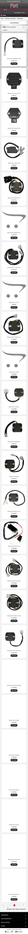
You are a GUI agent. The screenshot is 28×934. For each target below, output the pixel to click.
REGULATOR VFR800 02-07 (14, 198)
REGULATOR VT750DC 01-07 (14, 337)
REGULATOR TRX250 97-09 (14, 93)
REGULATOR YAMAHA (14, 720)
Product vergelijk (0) (11, 27)
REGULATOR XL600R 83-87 (14, 441)
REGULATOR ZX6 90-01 (14, 894)
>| (7, 907)
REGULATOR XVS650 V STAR (14, 615)
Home (2, 18)
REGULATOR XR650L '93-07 (14, 511)
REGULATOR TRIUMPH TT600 (14, 58)
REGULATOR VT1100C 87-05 (14, 267)
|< (3, 905)
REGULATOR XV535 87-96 (14, 546)
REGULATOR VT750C (14, 302)
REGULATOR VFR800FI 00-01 (14, 232)
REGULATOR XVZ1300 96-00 (14, 650)
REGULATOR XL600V (14, 476)
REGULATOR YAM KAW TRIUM (14, 685)
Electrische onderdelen (10, 18)
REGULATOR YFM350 (14, 824)
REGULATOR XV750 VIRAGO (14, 581)
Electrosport (20, 18)
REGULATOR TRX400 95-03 (14, 128)
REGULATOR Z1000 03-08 (14, 859)
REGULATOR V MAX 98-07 (14, 163)
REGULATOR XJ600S (14, 372)
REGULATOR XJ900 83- (14, 406)
